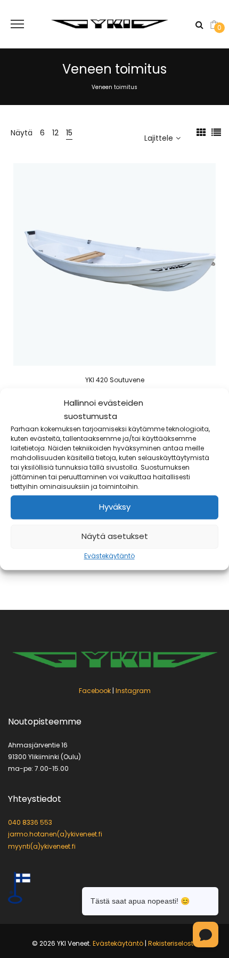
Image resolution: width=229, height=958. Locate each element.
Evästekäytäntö (109, 555)
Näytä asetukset (114, 536)
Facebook (95, 690)
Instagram (133, 690)
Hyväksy (114, 507)
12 (55, 132)
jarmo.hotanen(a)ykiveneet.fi (55, 834)
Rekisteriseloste (172, 943)
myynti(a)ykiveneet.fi (42, 846)
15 (69, 132)
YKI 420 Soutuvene (114, 379)
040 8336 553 (30, 822)
